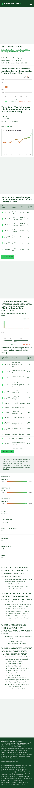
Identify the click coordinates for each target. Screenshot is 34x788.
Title (21, 207)
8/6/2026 (6, 392)
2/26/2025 (7, 225)
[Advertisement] (17, 25)
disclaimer (21, 775)
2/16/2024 (7, 249)
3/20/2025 (7, 219)
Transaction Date (5, 207)
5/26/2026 (7, 423)
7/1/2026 (6, 413)
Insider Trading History (23, 50)
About (22, 52)
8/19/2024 (7, 237)
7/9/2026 (6, 403)
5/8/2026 (6, 444)
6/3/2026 (6, 418)
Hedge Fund (15, 358)
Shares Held (29, 358)
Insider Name (14, 207)
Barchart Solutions (20, 767)
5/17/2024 (7, 243)
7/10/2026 (7, 398)
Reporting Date (5, 358)
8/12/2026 (7, 385)
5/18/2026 (7, 434)
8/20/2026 (7, 365)
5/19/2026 (7, 429)
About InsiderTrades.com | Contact (11, 741)
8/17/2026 (7, 372)
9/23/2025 (7, 213)
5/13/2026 (7, 439)
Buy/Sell (29, 207)
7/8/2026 (6, 407)
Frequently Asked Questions (10, 52)
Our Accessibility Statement (9, 762)
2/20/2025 (7, 231)
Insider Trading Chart (7, 50)
